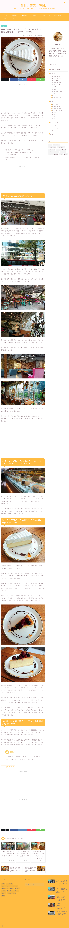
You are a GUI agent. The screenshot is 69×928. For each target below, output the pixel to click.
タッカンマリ (52, 149)
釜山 (53, 119)
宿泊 (51, 134)
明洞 (53, 93)
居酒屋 (56, 154)
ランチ (51, 154)
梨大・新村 (55, 81)
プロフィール (46, 15)
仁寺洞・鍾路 (56, 76)
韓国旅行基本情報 (55, 69)
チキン (59, 149)
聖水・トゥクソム (57, 110)
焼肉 (61, 154)
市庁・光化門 (56, 85)
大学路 (54, 87)
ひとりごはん (56, 144)
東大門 (54, 89)
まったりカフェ (11, 766)
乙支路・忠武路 (56, 83)
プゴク (51, 152)
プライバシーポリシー (10, 19)
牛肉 (66, 154)
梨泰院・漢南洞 (56, 79)
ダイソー (54, 130)
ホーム (5, 15)
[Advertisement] (23, 97)
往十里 (54, 95)
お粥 (50, 144)
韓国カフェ (25, 15)
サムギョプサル (61, 147)
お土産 (54, 126)
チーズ (3, 766)
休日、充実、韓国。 (34, 7)
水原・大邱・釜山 (57, 97)
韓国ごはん (14, 15)
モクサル (63, 152)
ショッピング (35, 15)
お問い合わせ (57, 15)
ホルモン (57, 152)
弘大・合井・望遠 (57, 91)
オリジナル (55, 128)
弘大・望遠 (55, 114)
